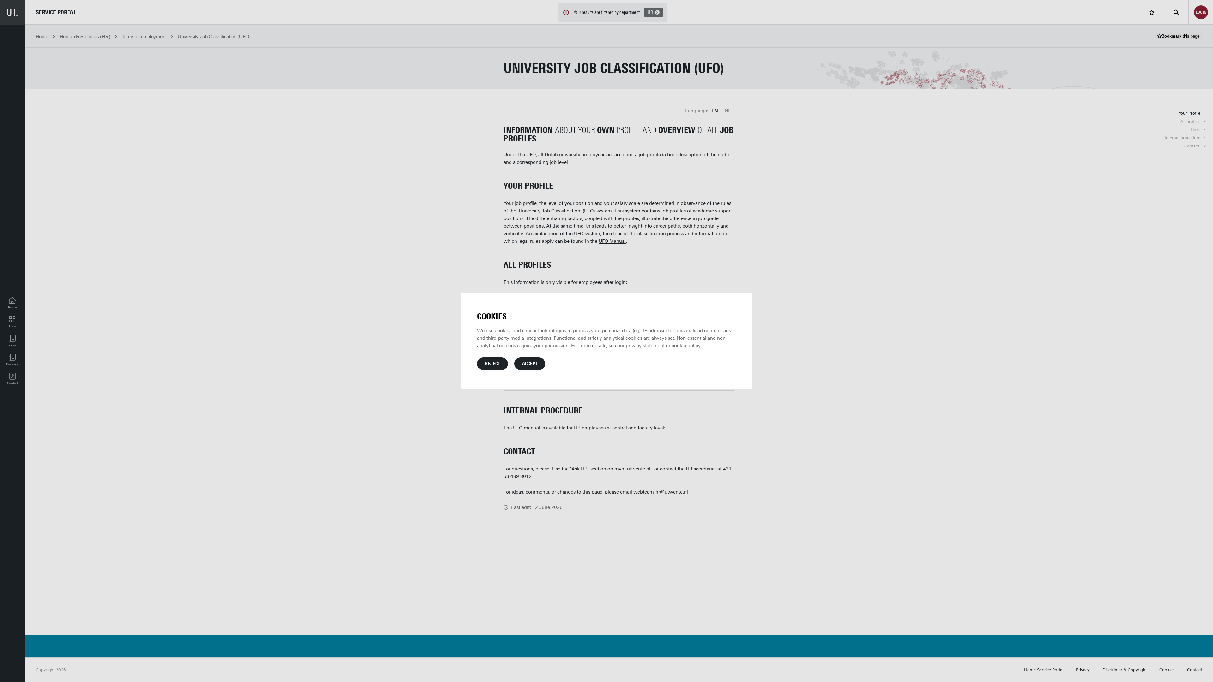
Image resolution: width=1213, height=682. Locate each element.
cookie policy (686, 346)
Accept (529, 364)
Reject (492, 364)
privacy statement (645, 346)
